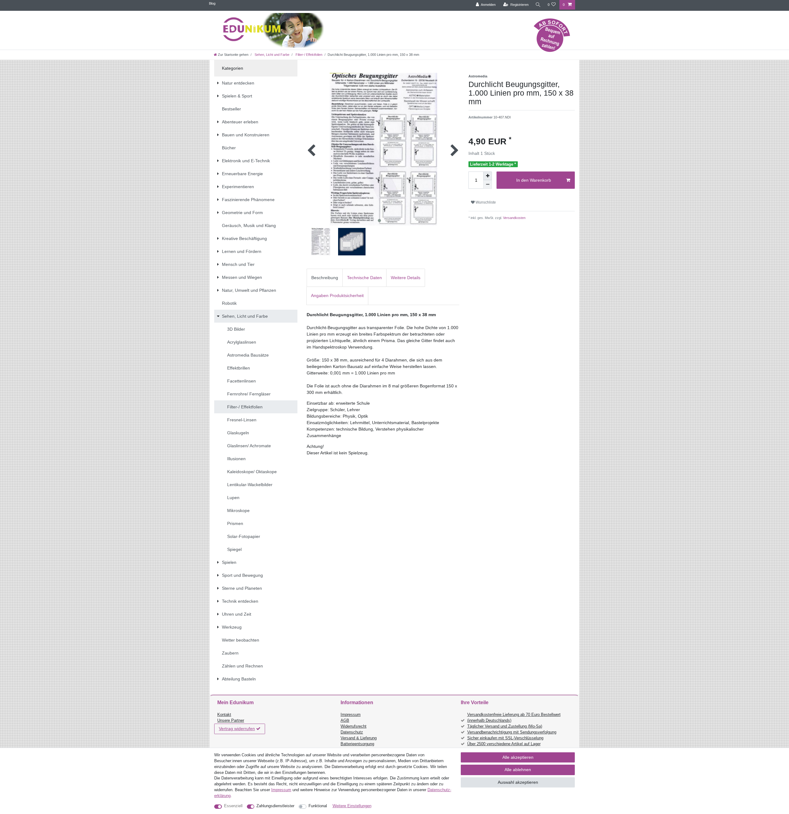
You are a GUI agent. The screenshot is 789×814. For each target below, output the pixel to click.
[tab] (325, 278)
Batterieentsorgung (357, 744)
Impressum (351, 715)
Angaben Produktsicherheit (337, 295)
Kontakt (224, 715)
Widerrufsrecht (353, 726)
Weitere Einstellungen (352, 806)
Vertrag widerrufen (237, 728)
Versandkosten (513, 218)
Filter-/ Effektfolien (308, 54)
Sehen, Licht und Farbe (271, 54)
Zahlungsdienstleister (275, 806)
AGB (345, 720)
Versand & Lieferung (359, 738)
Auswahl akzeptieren (518, 782)
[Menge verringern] (487, 184)
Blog (212, 3)
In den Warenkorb (533, 180)
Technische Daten (364, 277)
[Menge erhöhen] (487, 175)
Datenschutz (352, 732)
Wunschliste (485, 202)
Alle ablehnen (518, 769)
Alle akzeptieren (517, 757)
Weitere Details (405, 277)
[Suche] (538, 5)
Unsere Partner (230, 720)
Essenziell (233, 806)
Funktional (318, 806)
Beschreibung (324, 277)
